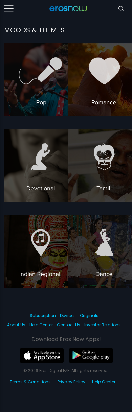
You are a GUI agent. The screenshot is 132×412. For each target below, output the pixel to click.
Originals (89, 315)
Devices (68, 315)
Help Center (41, 325)
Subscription (43, 315)
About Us (16, 325)
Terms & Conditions (30, 382)
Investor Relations (102, 325)
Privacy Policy (71, 382)
